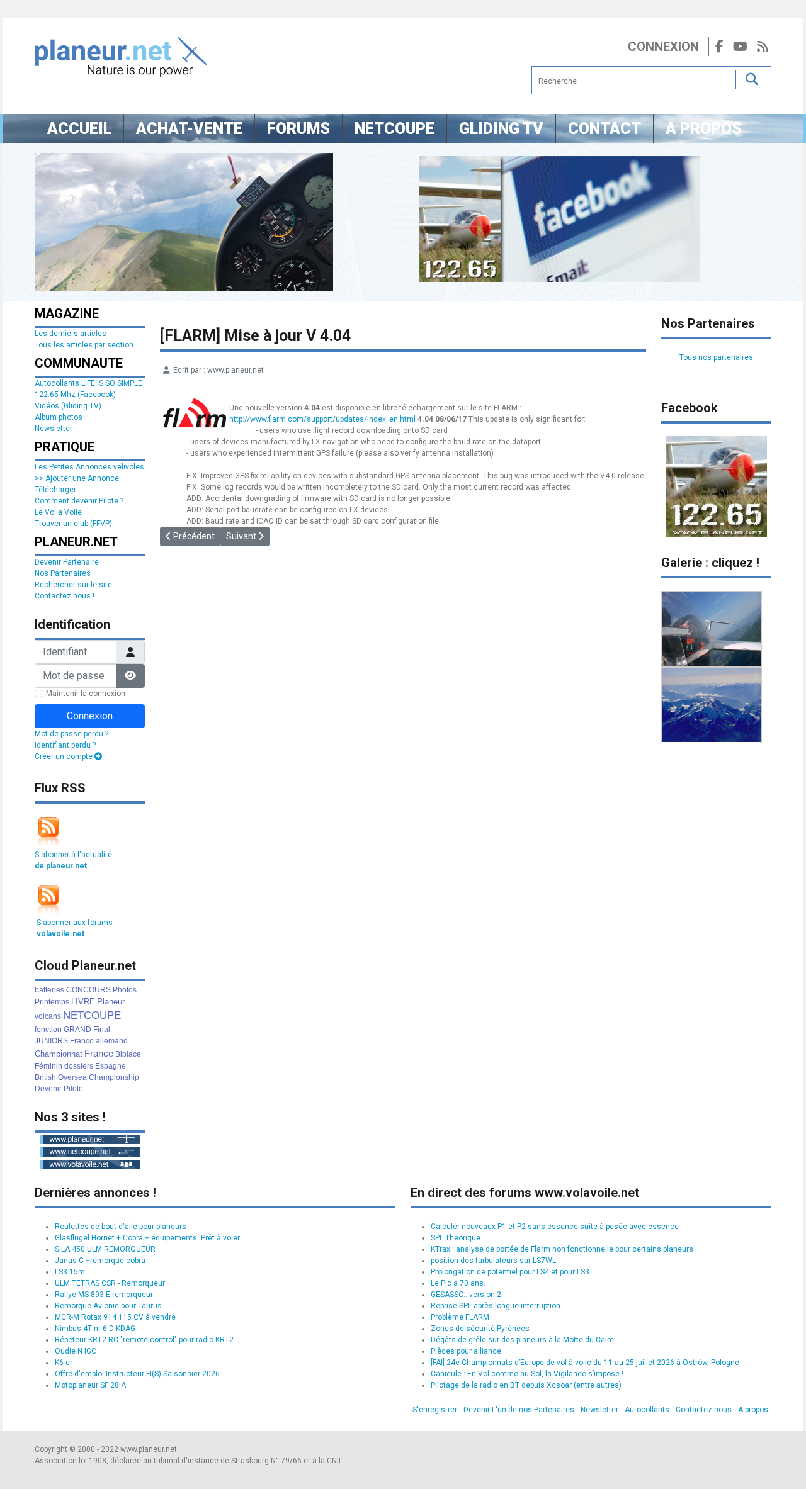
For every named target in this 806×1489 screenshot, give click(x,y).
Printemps (52, 1001)
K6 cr (63, 1362)
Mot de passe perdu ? (71, 733)
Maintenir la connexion (85, 693)
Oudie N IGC (75, 1351)
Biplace (128, 1054)
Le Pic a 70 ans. (458, 1283)
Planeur (111, 1001)
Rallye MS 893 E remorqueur (104, 1294)
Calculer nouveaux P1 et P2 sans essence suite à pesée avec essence (555, 1226)
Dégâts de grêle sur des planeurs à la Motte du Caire (522, 1339)
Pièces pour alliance (466, 1351)
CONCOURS (88, 990)
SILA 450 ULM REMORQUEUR (105, 1249)
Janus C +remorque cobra (100, 1260)
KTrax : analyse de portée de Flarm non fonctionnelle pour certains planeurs (562, 1249)
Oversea (72, 1077)
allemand (112, 1041)
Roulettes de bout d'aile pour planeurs (120, 1226)
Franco (82, 1041)
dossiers (78, 1066)
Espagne (110, 1066)
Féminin (48, 1066)
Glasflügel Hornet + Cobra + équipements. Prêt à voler (147, 1237)
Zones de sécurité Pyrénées (480, 1328)
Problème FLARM (460, 1317)
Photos (125, 990)
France (98, 1053)
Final (101, 1029)
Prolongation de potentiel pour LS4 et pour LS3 (510, 1271)
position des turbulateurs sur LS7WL (493, 1260)
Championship (114, 1077)
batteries (49, 990)
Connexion (663, 46)
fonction (48, 1029)
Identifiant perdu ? (65, 745)
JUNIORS (51, 1041)
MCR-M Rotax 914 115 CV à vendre (115, 1317)
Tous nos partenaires (716, 357)
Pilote (73, 1088)
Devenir (48, 1088)
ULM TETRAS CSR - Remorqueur (110, 1283)
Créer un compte (64, 756)
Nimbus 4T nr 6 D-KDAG (95, 1328)
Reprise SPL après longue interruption (495, 1305)
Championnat (58, 1054)
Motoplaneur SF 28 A (90, 1385)
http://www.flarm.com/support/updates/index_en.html (322, 419)
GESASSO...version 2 (466, 1294)
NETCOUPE (92, 1015)
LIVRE (83, 1001)
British (45, 1077)
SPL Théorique (455, 1237)
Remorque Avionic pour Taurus (108, 1305)
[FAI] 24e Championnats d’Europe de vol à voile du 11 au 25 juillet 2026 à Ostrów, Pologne (585, 1362)
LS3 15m (70, 1271)
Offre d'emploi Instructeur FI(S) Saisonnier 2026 (137, 1373)
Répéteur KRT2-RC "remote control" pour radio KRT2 (144, 1339)
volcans (48, 1016)
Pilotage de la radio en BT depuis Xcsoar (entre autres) (526, 1385)
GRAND (77, 1029)
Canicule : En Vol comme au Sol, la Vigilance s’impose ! (527, 1373)
